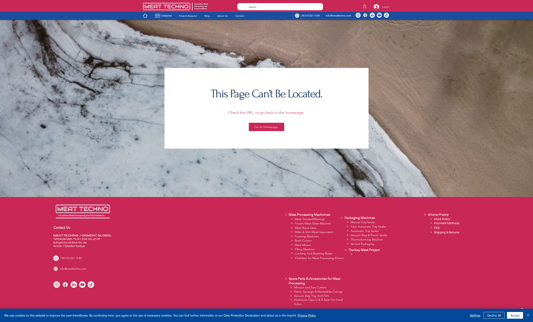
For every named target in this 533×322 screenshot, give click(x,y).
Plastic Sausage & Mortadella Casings (318, 291)
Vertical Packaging (362, 244)
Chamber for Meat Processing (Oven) (319, 258)
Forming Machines (307, 236)
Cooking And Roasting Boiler (314, 253)
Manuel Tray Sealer (363, 222)
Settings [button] (475, 315)
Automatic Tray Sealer (365, 231)
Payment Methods (447, 223)
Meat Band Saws (305, 228)
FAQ (437, 228)
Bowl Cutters (303, 240)
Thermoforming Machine (367, 239)
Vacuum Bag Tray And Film (311, 296)
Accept (515, 315)
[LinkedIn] (372, 15)
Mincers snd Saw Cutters (310, 287)
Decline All (494, 315)
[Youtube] (379, 15)
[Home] (145, 15)
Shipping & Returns (446, 232)
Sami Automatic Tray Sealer (368, 226)
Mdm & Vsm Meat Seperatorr (314, 232)
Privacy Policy (307, 315)
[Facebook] (365, 15)
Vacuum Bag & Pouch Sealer (369, 235)
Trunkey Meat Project (364, 250)
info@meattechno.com (338, 15)
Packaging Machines (360, 218)
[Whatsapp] (297, 16)
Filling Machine (304, 249)
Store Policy (442, 219)
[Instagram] (358, 15)
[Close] (528, 315)
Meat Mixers (303, 245)
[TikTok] (386, 15)
